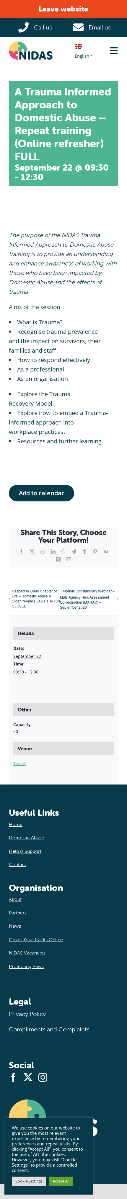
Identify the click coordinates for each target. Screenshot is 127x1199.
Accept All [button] (61, 1181)
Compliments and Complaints (49, 1029)
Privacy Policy (27, 1014)
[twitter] (28, 1077)
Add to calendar (41, 493)
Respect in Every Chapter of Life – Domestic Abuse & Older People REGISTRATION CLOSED (36, 598)
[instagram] (42, 1077)
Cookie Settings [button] (29, 1181)
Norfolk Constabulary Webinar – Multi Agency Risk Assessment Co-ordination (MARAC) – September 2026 (87, 599)
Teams (19, 763)
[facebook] (13, 1077)
